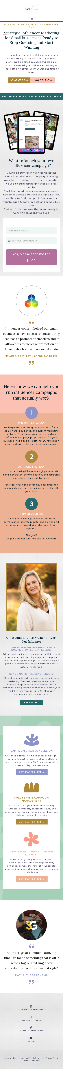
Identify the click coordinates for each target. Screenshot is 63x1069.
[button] (31, 19)
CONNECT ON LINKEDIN (31, 1020)
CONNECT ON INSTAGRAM (31, 1009)
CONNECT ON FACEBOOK (31, 1031)
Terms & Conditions (31, 1060)
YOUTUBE (31, 1041)
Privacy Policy (52, 1058)
